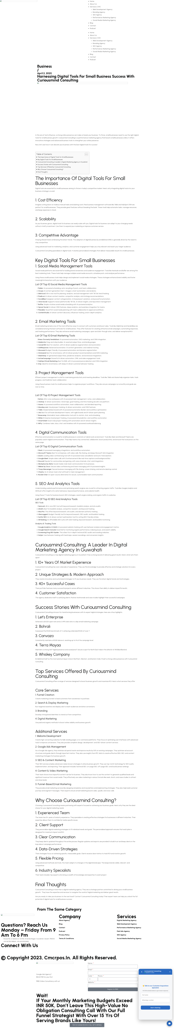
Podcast (93, 28)
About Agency (64, 920)
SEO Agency (97, 15)
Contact (93, 26)
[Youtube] (13, 950)
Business (44, 66)
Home (92, 1)
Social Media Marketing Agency (104, 20)
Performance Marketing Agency (104, 18)
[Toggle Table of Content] (85, 154)
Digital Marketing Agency (126, 920)
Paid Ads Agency (123, 931)
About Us (93, 4)
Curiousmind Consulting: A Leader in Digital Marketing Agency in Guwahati (62, 162)
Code (90, 976)
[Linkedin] (18, 950)
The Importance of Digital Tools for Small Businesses (55, 157)
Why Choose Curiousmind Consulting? (50, 169)
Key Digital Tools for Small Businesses (50, 159)
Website (91, 982)
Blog (91, 23)
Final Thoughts (43, 172)
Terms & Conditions (66, 938)
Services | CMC (95, 7)
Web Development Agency (102, 9)
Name (90, 963)
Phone (100, 976)
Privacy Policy (64, 935)
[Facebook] (3, 950)
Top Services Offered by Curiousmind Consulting (54, 167)
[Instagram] (8, 950)
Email (90, 970)
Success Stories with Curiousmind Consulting (53, 164)
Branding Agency (99, 12)
